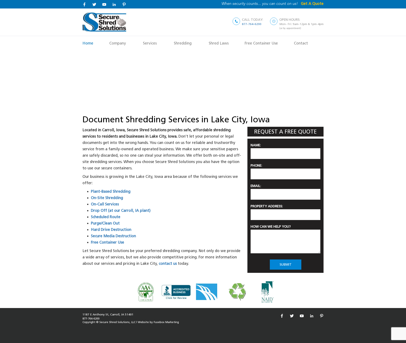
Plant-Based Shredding (110, 191)
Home (87, 43)
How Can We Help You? (271, 226)
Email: (256, 186)
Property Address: (267, 206)
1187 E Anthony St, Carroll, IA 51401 (107, 314)
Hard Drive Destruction (111, 229)
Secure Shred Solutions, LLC (117, 322)
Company (117, 43)
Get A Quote (312, 3)
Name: (256, 145)
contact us (168, 263)
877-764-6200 (251, 24)
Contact (301, 43)
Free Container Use (261, 43)
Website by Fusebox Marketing (158, 322)
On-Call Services (105, 204)
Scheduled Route (105, 217)
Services (150, 43)
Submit (286, 264)
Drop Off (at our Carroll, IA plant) (121, 210)
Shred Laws (219, 43)
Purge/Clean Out (105, 223)
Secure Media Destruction (113, 236)
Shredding (183, 43)
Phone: (256, 165)
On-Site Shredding (107, 197)
